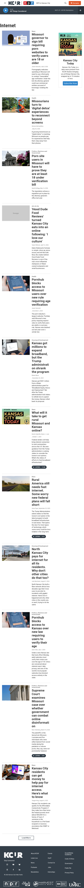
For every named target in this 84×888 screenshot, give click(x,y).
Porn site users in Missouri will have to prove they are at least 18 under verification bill (40, 170)
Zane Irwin (35, 650)
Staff (49, 858)
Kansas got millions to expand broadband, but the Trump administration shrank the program (40, 357)
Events (50, 853)
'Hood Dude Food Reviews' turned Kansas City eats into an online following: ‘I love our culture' (40, 225)
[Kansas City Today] (70, 44)
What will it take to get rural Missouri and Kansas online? (41, 421)
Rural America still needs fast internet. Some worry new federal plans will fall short (41, 492)
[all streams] (81, 10)
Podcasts (34, 867)
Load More (26, 838)
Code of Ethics (69, 859)
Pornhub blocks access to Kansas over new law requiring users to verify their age (40, 632)
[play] (5, 10)
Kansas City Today (70, 62)
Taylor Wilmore (36, 245)
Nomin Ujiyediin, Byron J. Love (40, 434)
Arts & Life (35, 206)
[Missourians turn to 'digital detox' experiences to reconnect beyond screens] (16, 105)
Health (34, 98)
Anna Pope (35, 508)
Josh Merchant (36, 581)
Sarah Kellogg (36, 188)
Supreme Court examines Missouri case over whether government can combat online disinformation (40, 708)
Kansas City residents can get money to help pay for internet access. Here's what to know (40, 782)
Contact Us (51, 863)
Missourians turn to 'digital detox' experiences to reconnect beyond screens (41, 111)
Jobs (49, 867)
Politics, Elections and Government (39, 152)
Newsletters (35, 872)
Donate (76, 3)
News (33, 31)
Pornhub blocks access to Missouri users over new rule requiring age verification (41, 292)
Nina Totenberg (36, 730)
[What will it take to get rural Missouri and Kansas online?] (16, 416)
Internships (51, 872)
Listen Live (34, 858)
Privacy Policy (69, 873)
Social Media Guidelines (69, 853)
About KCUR (35, 853)
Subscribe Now (70, 83)
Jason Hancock (36, 66)
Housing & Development (40, 340)
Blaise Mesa (35, 375)
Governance (69, 863)
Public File (68, 868)
